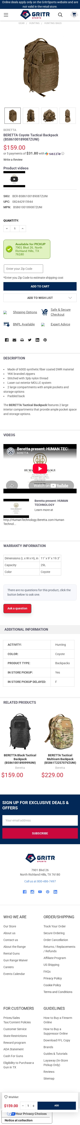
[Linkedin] (37, 340)
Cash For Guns (13, 1056)
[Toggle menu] (6, 15)
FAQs (47, 971)
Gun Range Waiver (15, 960)
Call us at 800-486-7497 (40, 881)
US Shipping (51, 964)
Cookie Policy (60, 985)
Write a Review (13, 159)
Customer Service (14, 1029)
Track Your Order (55, 926)
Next (75, 702)
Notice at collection (19, 1120)
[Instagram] (32, 892)
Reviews (49, 1071)
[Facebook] (6, 340)
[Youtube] (40, 892)
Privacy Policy (60, 978)
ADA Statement (13, 1049)
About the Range (14, 946)
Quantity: (11, 220)
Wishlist (13, 1097)
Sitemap (49, 1078)
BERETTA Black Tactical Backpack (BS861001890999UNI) (20, 759)
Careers (8, 967)
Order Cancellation (56, 940)
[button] (33, 153)
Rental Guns (11, 953)
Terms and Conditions (60, 992)
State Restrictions (15, 1036)
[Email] (14, 340)
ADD (56, 1105)
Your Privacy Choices (31, 1113)
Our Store (9, 926)
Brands (48, 1047)
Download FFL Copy (57, 1040)
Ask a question (17, 608)
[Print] (22, 340)
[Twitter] (29, 340)
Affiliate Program (55, 958)
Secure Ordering (54, 933)
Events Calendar (14, 974)
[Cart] (74, 14)
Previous (67, 702)
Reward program (14, 1042)
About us (9, 933)
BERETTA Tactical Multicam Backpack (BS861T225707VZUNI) (60, 759)
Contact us (10, 940)
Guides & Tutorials (55, 1053)
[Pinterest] (45, 340)
